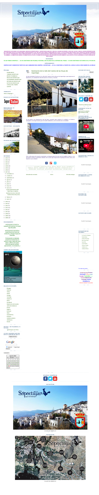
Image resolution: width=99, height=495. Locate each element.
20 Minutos (9, 320)
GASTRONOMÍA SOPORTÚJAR (14, 79)
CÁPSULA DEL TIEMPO (12, 84)
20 (14, 364)
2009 (6, 215)
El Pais (8, 307)
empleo (36, 167)
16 (7, 364)
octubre (9, 175)
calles (64, 166)
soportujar (40, 169)
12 (13, 362)
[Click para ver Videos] (11, 104)
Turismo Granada (85, 245)
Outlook (9, 290)
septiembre (10, 177)
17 (9, 364)
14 (16, 362)
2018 (6, 170)
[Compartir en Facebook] (46, 164)
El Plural (9, 311)
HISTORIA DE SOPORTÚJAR (13, 81)
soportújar (48, 169)
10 (9, 362)
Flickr (91, 276)
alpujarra (37, 166)
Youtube (87, 276)
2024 (6, 157)
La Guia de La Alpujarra (86, 235)
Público (9, 309)
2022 (6, 162)
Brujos (59, 166)
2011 (6, 211)
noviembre (9, 173)
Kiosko (8, 321)
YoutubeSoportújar (84, 272)
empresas (42, 167)
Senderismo (32, 169)
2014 (6, 205)
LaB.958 (9, 86)
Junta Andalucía (87, 280)
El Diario (9, 316)
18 (11, 364)
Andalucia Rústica (85, 248)
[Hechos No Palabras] (13, 329)
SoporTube (84, 242)
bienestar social (46, 166)
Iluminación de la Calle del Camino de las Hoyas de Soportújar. (49, 72)
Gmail (91, 274)
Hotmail (82, 274)
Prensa (90, 272)
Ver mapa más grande (83, 268)
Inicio (51, 174)
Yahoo (88, 274)
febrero (9, 197)
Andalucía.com (84, 247)
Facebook (83, 277)
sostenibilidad (57, 169)
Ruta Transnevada (85, 240)
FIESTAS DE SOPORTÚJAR (13, 77)
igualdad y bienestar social (63, 167)
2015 (6, 203)
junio (8, 183)
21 (16, 364)
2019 (6, 168)
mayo (8, 185)
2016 (6, 201)
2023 (6, 159)
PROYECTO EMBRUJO (12, 76)
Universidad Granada (86, 283)
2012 (6, 209)
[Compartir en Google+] (50, 164)
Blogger (9, 288)
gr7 (47, 167)
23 (7, 366)
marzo (8, 187)
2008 (6, 217)
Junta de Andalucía (12, 305)
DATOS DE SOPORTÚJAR (13, 83)
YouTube (9, 297)
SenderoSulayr (84, 237)
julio (8, 181)
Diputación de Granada (13, 304)
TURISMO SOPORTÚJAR (12, 74)
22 (18, 364)
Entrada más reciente (31, 174)
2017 (6, 172)
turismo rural (67, 169)
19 (13, 364)
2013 (6, 207)
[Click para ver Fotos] (11, 152)
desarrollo (70, 166)
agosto (9, 179)
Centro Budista (84, 243)
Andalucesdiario (11, 318)
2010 (6, 213)
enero (8, 199)
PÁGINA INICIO (10, 72)
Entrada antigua (70, 174)
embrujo (30, 167)
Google (82, 276)
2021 (6, 164)
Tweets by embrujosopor (85, 104)
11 (11, 362)
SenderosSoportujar (85, 238)
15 (18, 362)
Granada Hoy (10, 314)
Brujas (54, 166)
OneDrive (9, 298)
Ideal (8, 312)
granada (51, 167)
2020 (6, 166)
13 (14, 362)
